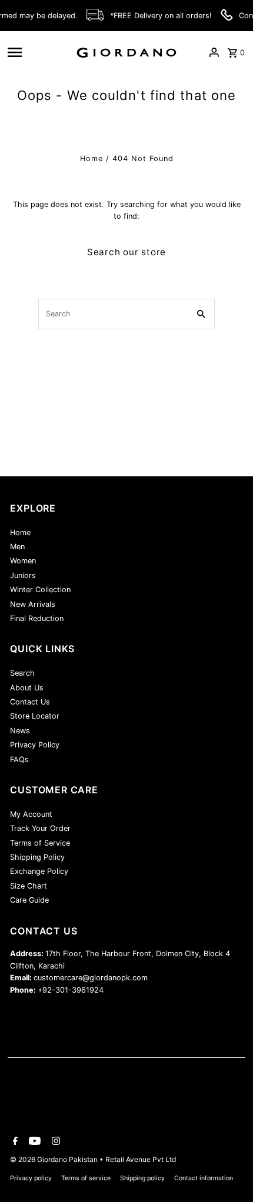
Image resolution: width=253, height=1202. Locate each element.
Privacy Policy (34, 744)
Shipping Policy (37, 857)
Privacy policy (31, 1178)
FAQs (19, 759)
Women (23, 560)
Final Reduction (37, 618)
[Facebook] (14, 1142)
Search (22, 673)
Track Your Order (40, 828)
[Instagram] (54, 1142)
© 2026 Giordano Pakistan (54, 1159)
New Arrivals (32, 604)
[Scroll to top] (228, 1171)
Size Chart (28, 886)
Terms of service (86, 1178)
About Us (27, 687)
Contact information (203, 1178)
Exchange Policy (39, 871)
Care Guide (29, 900)
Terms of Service (40, 843)
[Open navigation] (37, 52)
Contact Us (30, 701)
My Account (31, 814)
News (20, 730)
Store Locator (34, 716)
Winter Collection (40, 589)
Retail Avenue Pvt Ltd (140, 1159)
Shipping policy (142, 1178)
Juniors (23, 575)
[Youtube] (33, 1142)
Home (91, 158)
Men (17, 546)
